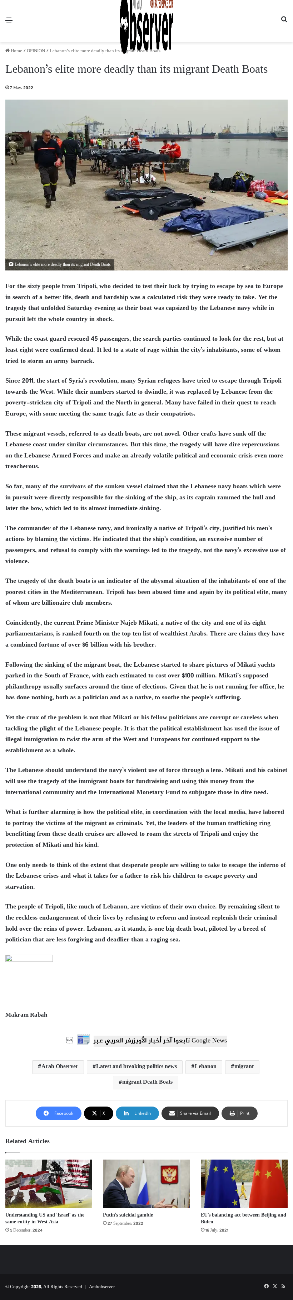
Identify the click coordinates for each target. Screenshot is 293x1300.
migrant (244, 1067)
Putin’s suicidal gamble (128, 1215)
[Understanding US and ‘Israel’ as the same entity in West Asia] (48, 1184)
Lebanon (206, 1067)
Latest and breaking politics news (136, 1067)
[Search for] (284, 24)
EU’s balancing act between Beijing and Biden (243, 1218)
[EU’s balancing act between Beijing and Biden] (244, 1184)
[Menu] (9, 24)
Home (16, 51)
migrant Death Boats (147, 1082)
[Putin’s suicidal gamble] (146, 1184)
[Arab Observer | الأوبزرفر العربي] (146, 21)
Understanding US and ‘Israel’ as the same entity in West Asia (44, 1218)
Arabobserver (102, 1287)
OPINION (36, 51)
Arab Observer (59, 1067)
